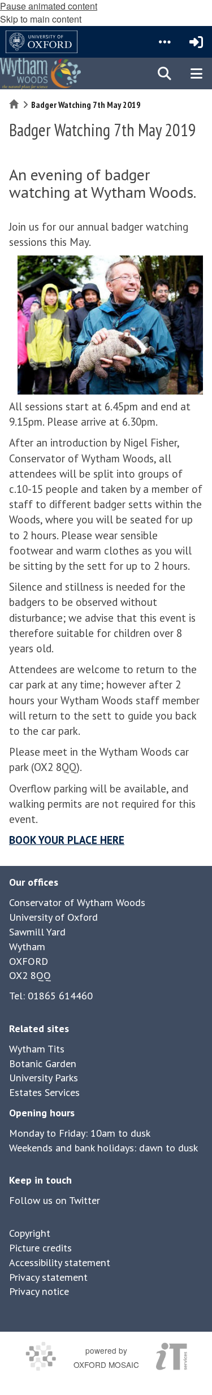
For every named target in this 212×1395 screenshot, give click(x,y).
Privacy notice (39, 1291)
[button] (164, 42)
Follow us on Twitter (54, 1200)
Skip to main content (40, 18)
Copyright (29, 1233)
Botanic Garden (42, 1063)
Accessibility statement (59, 1262)
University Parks (43, 1077)
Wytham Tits (36, 1048)
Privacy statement (48, 1277)
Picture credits (40, 1247)
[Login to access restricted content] (196, 42)
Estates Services (44, 1092)
